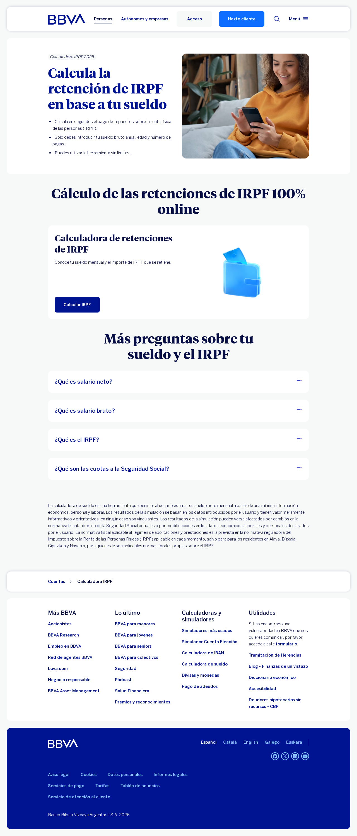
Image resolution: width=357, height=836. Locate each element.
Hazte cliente (241, 18)
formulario (286, 644)
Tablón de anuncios (140, 785)
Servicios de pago (66, 785)
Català (230, 742)
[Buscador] (276, 19)
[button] (194, 19)
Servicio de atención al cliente (79, 796)
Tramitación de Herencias (275, 655)
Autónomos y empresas (144, 18)
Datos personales (125, 774)
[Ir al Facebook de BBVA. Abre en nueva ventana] (275, 756)
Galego (272, 742)
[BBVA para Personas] (66, 19)
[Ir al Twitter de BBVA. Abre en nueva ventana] (285, 756)
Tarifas (102, 785)
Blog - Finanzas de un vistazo (278, 666)
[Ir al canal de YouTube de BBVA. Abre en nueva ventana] (305, 756)
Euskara (294, 742)
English (250, 742)
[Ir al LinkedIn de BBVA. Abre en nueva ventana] (295, 756)
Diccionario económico (272, 677)
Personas (103, 18)
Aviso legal (58, 774)
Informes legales (170, 774)
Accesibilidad (262, 688)
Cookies (89, 774)
